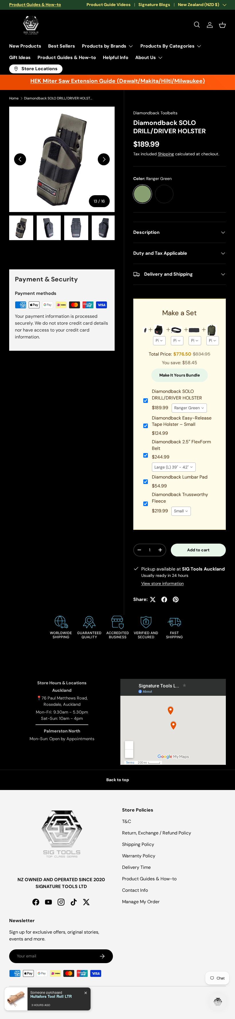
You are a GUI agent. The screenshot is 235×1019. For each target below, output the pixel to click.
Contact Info (135, 890)
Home (14, 98)
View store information (162, 583)
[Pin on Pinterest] (175, 599)
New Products (25, 46)
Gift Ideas (20, 57)
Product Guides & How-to (67, 57)
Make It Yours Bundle (179, 375)
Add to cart (198, 549)
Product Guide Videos (109, 4)
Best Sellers (61, 46)
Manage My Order (141, 902)
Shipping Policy (138, 844)
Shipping (166, 153)
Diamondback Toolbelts (155, 112)
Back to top (117, 779)
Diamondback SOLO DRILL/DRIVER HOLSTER (58, 98)
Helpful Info (115, 57)
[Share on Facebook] (164, 599)
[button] (222, 25)
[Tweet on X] (152, 599)
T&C (126, 821)
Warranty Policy (138, 856)
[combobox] (159, 340)
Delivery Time (136, 867)
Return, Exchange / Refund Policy (156, 833)
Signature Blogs (154, 4)
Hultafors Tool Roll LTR (51, 996)
